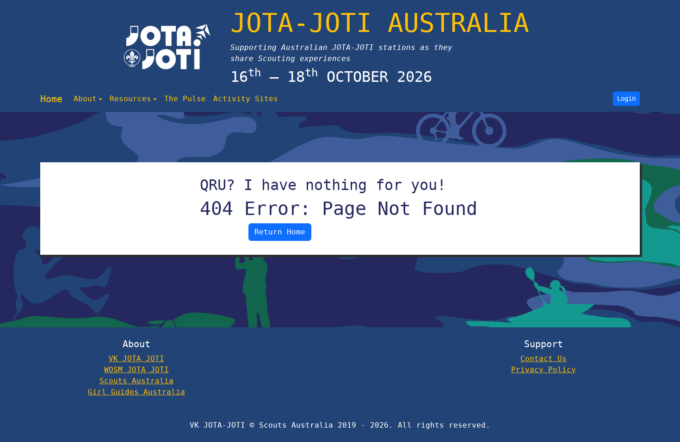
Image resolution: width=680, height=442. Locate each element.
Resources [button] (130, 98)
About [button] (85, 98)
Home (51, 98)
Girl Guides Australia (136, 391)
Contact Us (543, 358)
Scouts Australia (136, 380)
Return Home (279, 231)
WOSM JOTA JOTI (136, 369)
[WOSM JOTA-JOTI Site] (167, 47)
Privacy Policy (543, 369)
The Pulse (185, 98)
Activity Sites (245, 98)
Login (626, 98)
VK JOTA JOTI (136, 358)
